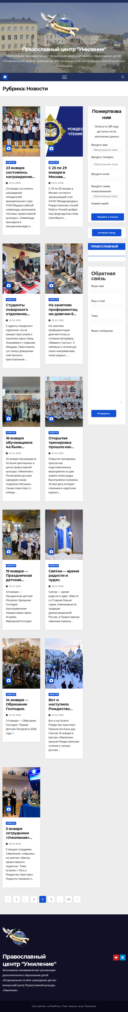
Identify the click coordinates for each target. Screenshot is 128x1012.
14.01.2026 (15, 715)
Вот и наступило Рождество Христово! (59, 706)
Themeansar (90, 1006)
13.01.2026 (58, 715)
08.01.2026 (15, 844)
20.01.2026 (58, 453)
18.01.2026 (58, 586)
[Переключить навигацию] (64, 77)
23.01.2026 (15, 183)
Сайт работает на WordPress (46, 1006)
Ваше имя (97, 286)
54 (68, 899)
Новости (11, 162)
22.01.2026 (15, 453)
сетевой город (106, 232)
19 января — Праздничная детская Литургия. (19, 578)
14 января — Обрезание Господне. (17, 704)
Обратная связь (103, 276)
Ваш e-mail (98, 301)
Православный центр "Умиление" (64, 49)
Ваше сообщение (102, 330)
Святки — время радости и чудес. (63, 575)
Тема (94, 316)
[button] (123, 77)
